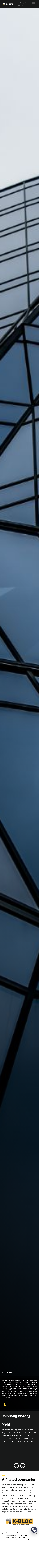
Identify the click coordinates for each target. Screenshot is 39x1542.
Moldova (21, 3)
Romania (21, 5)
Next (36, 1534)
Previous (2, 1534)
